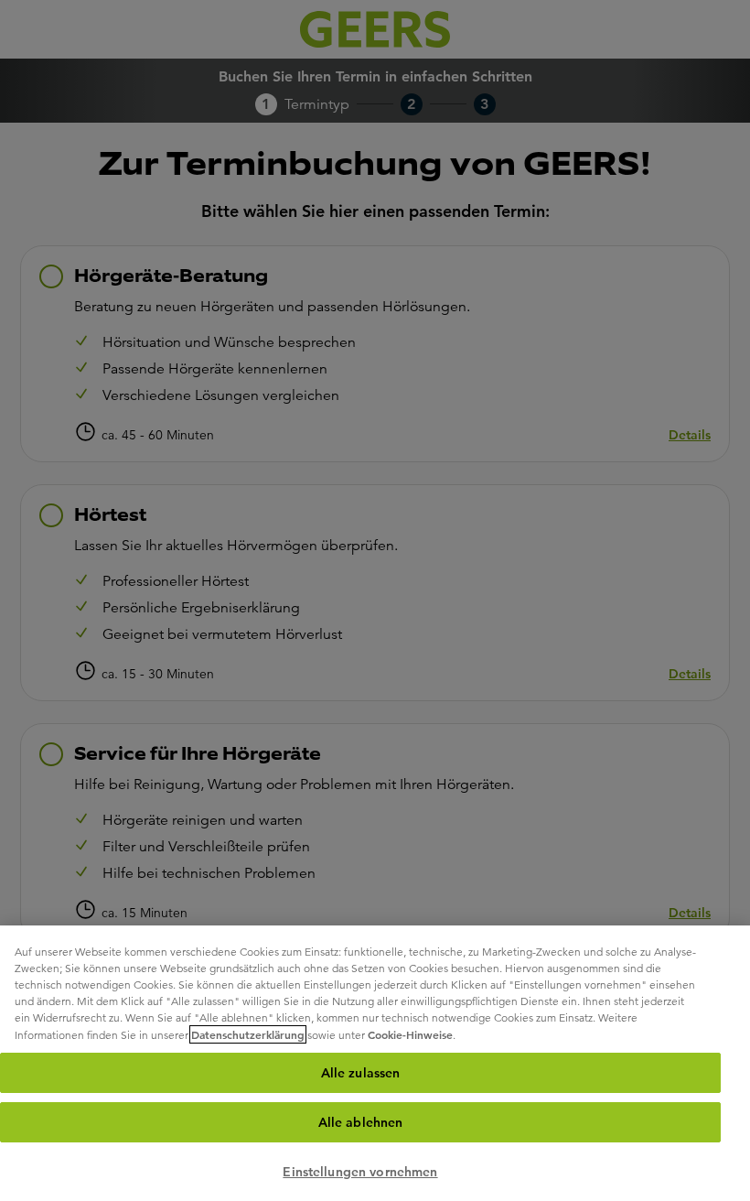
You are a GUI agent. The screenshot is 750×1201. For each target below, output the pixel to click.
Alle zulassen (361, 1073)
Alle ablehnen (360, 1122)
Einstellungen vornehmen (360, 1171)
